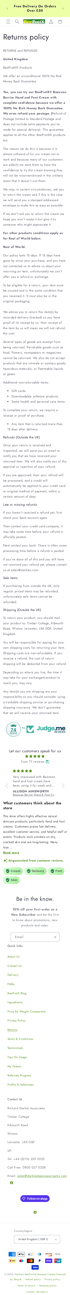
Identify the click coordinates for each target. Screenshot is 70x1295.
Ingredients (14, 1002)
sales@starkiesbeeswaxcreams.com (42, 1176)
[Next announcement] (63, 8)
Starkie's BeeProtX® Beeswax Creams (35, 1274)
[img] (35, 756)
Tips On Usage (17, 1057)
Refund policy (33, 1279)
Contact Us (14, 966)
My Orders (14, 1066)
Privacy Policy (16, 1020)
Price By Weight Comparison (26, 1011)
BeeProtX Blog (17, 993)
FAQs (11, 984)
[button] (8, 21)
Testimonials (15, 1048)
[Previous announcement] (7, 8)
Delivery (12, 975)
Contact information (37, 1291)
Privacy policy (52, 1279)
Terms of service (26, 1285)
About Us (13, 957)
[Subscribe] (54, 937)
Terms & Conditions (20, 1039)
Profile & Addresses (20, 1085)
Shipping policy (48, 1285)
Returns (12, 1030)
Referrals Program (19, 1075)
